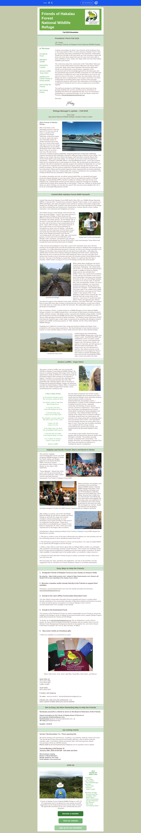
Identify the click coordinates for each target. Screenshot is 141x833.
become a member (70, 814)
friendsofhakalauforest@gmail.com (73, 95)
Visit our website (70, 821)
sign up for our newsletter (70, 828)
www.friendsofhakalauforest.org (50, 590)
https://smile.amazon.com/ (57, 576)
